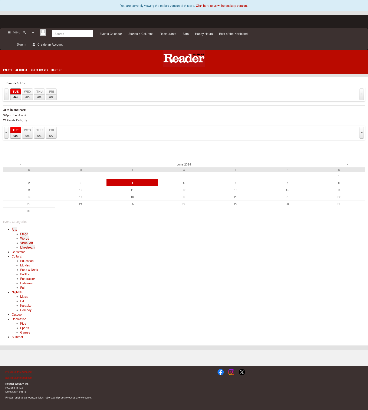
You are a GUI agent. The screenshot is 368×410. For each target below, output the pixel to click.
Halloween (27, 283)
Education (27, 261)
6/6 (39, 94)
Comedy (26, 310)
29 (339, 204)
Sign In (20, 44)
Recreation (19, 319)
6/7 (51, 94)
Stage (24, 234)
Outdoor (17, 314)
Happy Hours (204, 34)
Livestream (27, 247)
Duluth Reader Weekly (184, 58)
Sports (24, 328)
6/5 (27, 94)
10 (80, 189)
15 (339, 189)
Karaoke (26, 305)
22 (339, 197)
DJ (22, 301)
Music (24, 296)
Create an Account (49, 44)
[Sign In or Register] (43, 32)
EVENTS (8, 70)
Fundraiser (27, 278)
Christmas (18, 252)
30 (28, 211)
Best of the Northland (233, 34)
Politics (25, 274)
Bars (186, 34)
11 (132, 189)
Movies (25, 265)
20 (235, 197)
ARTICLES (22, 70)
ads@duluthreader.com (18, 377)
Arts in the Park (14, 110)
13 (235, 189)
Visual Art (26, 243)
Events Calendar (111, 34)
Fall (22, 287)
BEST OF (56, 70)
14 (287, 189)
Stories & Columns (140, 34)
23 (28, 204)
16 (28, 197)
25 (132, 204)
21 (287, 197)
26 (184, 204)
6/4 (16, 94)
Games (25, 332)
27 (235, 204)
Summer (17, 337)
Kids (23, 323)
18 (132, 197)
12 (184, 189)
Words (24, 238)
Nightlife (17, 292)
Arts (14, 229)
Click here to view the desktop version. (222, 5)
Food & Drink (29, 270)
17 (80, 197)
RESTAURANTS (39, 70)
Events (11, 83)
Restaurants (168, 34)
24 (80, 204)
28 (287, 204)
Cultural (17, 256)
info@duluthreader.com (18, 372)
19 (184, 197)
